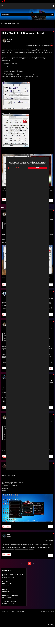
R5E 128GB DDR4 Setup (10, 549)
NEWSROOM (12, 611)
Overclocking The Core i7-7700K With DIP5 (10, 547)
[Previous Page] (22, 563)
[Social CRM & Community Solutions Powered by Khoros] (51, 624)
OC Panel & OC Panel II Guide (36, 547)
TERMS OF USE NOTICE (23, 615)
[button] (4, 199)
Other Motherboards (35, 22)
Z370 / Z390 (5, 597)
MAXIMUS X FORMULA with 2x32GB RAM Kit (10, 595)
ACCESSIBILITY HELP (20, 611)
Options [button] (3, 26)
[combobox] (27, 14)
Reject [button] (17, 167)
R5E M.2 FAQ (31, 549)
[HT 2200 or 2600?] (53, 207)
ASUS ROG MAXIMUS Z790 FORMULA (9, 601)
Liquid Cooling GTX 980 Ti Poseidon (21, 549)
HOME (8, 611)
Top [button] (3, 623)
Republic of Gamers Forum (6, 22)
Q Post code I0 (5, 589)
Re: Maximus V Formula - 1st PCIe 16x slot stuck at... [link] (12, 23)
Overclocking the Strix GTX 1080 (24, 547)
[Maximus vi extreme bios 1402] (50, 207)
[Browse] (2, 5)
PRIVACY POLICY (31, 615)
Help (49, 5)
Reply (50, 200)
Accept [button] (37, 167)
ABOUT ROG (3, 611)
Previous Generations (24, 22)
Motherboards (16, 22)
